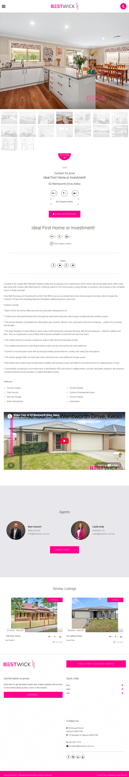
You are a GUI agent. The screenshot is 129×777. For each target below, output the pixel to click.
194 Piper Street (13, 636)
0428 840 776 (98, 530)
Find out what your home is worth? (96, 664)
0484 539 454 (34, 530)
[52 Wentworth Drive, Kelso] (64, 61)
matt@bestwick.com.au (38, 534)
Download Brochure (65, 214)
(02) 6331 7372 (74, 742)
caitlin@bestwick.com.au (103, 534)
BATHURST (10, 640)
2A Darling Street (74, 636)
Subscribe (32, 695)
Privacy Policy (101, 775)
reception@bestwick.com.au (81, 746)
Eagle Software (121, 775)
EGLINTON (70, 640)
